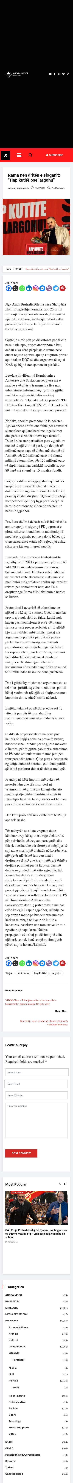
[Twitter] (63, 74)
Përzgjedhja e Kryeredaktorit (22, 1454)
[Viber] (49, 288)
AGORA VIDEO (13, 1295)
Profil (15, 1387)
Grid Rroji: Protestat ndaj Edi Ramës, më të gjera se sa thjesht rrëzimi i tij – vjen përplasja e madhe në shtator (36, 1234)
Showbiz (10, 1461)
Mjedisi (13, 1367)
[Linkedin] (29, 288)
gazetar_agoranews (18, 188)
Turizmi (9, 1467)
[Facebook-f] (54, 74)
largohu (56, 973)
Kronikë (13, 1333)
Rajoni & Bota (17, 1395)
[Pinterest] (63, 288)
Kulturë (13, 1340)
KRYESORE (17, 1192)
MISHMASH (11, 1320)
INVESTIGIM (12, 1301)
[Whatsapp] (22, 288)
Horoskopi (18, 1359)
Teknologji (15, 1421)
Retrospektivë (17, 1402)
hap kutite (40, 973)
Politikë (13, 1380)
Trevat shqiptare (19, 1427)
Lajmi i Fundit (17, 1346)
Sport (12, 1414)
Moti (11, 1374)
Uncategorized (14, 1473)
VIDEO (12, 1433)
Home (8, 269)
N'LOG (9, 1442)
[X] (15, 288)
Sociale (13, 1408)
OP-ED (18, 269)
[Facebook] (9, 288)
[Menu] (22, 155)
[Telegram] (56, 288)
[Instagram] (36, 288)
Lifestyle (14, 1352)
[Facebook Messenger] (42, 288)
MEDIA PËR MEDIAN (17, 1314)
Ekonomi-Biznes (19, 1327)
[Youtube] (50, 74)
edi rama (23, 973)
